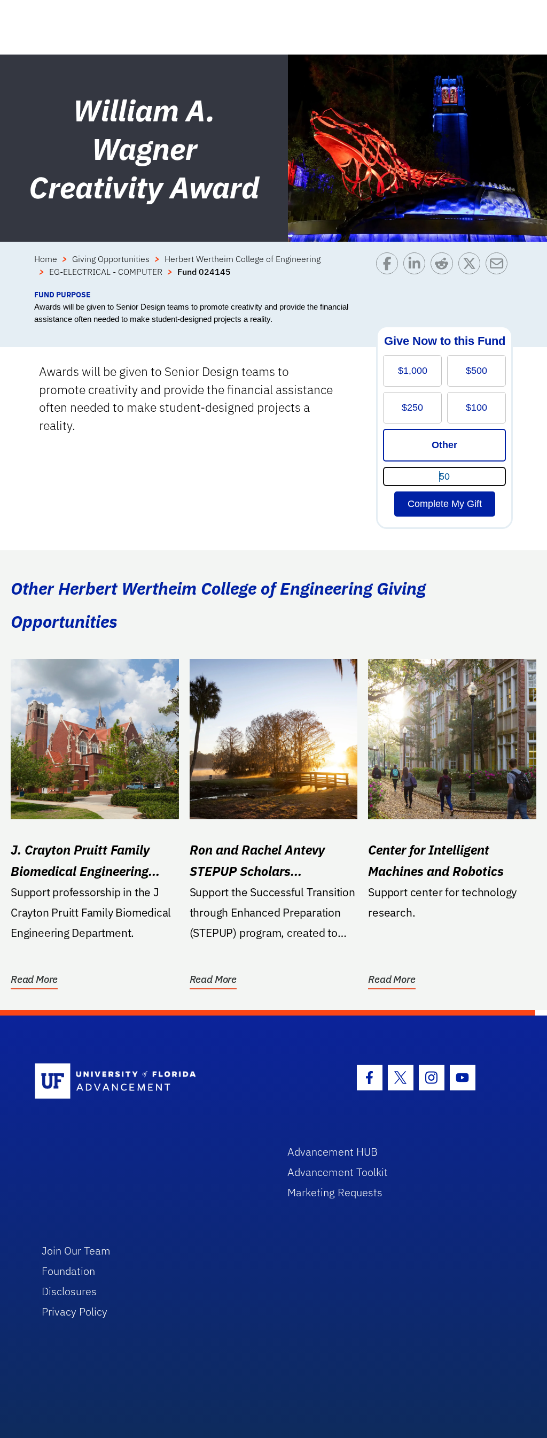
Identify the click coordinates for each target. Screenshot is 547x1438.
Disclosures (69, 1291)
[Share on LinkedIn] (417, 270)
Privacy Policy (74, 1311)
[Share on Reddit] (444, 270)
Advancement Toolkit (337, 1172)
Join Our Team (76, 1250)
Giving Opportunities (111, 258)
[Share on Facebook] (389, 270)
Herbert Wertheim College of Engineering (243, 258)
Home (45, 258)
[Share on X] (472, 270)
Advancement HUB (332, 1151)
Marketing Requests (334, 1192)
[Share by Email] (499, 270)
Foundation (68, 1271)
